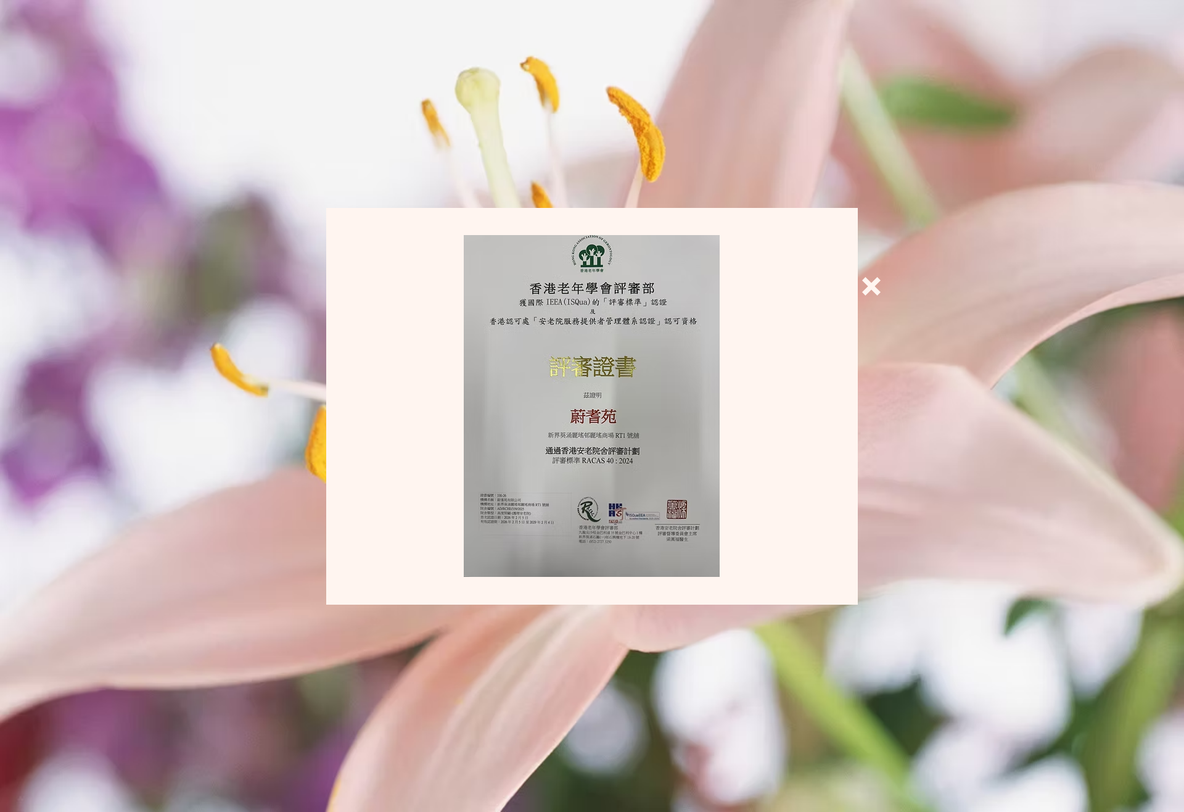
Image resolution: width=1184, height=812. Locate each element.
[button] (871, 286)
